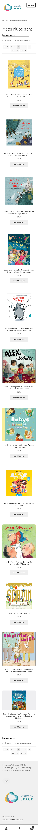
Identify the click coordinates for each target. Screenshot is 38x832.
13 (17, 50)
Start (6, 21)
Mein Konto (6, 828)
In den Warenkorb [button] (19, 106)
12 (13, 50)
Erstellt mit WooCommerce (12, 819)
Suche (19, 828)
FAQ (6, 781)
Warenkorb (29, 826)
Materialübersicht (15, 21)
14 (21, 50)
